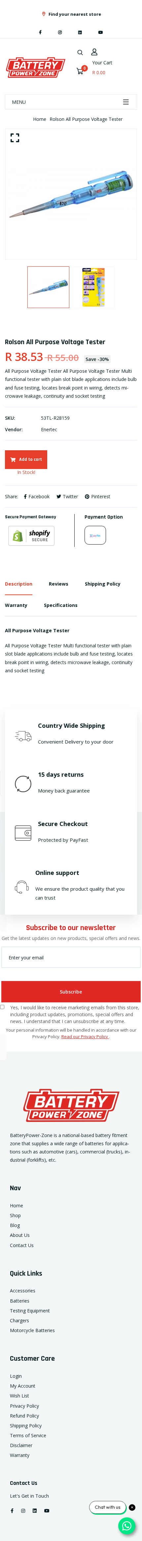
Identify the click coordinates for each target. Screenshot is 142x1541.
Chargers (19, 1320)
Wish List (19, 1396)
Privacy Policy (24, 1406)
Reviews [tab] (58, 584)
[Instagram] (60, 32)
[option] (71, 194)
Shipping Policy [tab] (103, 584)
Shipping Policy (26, 1425)
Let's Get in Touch (29, 1496)
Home (39, 119)
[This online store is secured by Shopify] (39, 536)
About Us (20, 1235)
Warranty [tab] (16, 605)
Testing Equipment (30, 1310)
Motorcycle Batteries (32, 1330)
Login (16, 1376)
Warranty (19, 1455)
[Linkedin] (80, 32)
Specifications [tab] (61, 605)
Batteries (19, 1301)
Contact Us (22, 1245)
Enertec (49, 429)
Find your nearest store (74, 14)
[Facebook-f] (40, 32)
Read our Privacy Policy (85, 1036)
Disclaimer (21, 1445)
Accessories (22, 1290)
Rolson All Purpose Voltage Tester (86, 119)
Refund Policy (24, 1416)
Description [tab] (18, 584)
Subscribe (71, 992)
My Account (22, 1386)
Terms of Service (28, 1435)
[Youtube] (100, 32)
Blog (15, 1225)
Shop (15, 1215)
